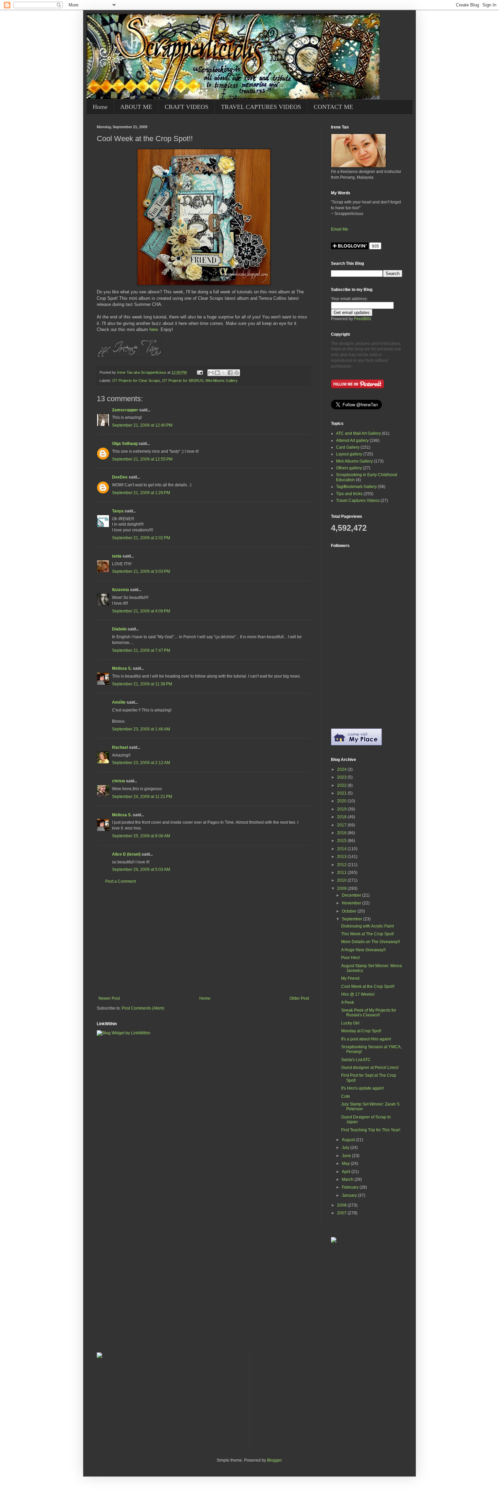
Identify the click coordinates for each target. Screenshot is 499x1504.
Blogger (274, 1460)
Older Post (299, 998)
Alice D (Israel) (126, 854)
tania (117, 556)
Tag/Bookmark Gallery (356, 486)
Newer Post (109, 998)
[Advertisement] (204, 940)
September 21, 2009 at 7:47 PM (141, 650)
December (352, 895)
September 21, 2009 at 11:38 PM (142, 684)
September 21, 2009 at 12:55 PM (142, 459)
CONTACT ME (333, 106)
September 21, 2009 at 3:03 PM (141, 571)
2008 (342, 1205)
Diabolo (119, 629)
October (349, 911)
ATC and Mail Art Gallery (358, 433)
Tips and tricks (349, 493)
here (153, 329)
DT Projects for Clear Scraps (136, 380)
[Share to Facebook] (230, 372)
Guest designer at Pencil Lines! (370, 1067)
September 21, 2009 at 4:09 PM (141, 611)
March (348, 1179)
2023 (342, 777)
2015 (342, 840)
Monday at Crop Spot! (361, 1031)
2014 (342, 848)
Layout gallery (349, 454)
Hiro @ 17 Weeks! (357, 994)
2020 (342, 801)
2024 (342, 769)
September (352, 919)
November (352, 903)
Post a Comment (120, 881)
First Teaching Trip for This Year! (370, 1130)
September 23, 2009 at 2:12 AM (141, 762)
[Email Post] (199, 372)
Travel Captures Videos (358, 500)
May (346, 1163)
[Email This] (210, 372)
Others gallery (349, 468)
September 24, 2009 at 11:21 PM (142, 796)
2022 (342, 785)
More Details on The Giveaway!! (370, 941)
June (347, 1155)
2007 (342, 1213)
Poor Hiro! (350, 957)
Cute (345, 1096)
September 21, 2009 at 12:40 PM (142, 425)
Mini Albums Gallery (221, 380)
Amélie (119, 702)
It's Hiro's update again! (362, 1088)
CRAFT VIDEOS (186, 106)
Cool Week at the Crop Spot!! (367, 986)
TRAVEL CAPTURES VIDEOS (261, 106)
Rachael (120, 747)
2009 (342, 888)
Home (100, 106)
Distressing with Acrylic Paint (367, 926)
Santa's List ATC (356, 1059)
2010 (342, 880)
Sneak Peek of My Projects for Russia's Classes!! (368, 1012)
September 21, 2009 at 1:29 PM (141, 492)
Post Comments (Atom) (143, 1008)
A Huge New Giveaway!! (363, 950)
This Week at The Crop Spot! (367, 934)
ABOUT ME (136, 106)
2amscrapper (125, 410)
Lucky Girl (350, 1023)
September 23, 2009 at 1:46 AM (141, 729)
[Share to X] (223, 372)
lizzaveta (120, 589)
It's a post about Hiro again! (366, 1039)
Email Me (339, 229)
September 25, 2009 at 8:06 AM (141, 836)
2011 (342, 872)
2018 (342, 817)
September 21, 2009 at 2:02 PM (141, 537)
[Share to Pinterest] (236, 372)
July (346, 1147)
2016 (342, 833)
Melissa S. (122, 668)
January (350, 1195)
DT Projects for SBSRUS (182, 380)
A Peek (347, 1002)
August (349, 1139)
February (350, 1187)
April (346, 1171)
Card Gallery (347, 447)
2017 (342, 825)
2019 (342, 809)
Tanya (118, 511)
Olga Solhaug (124, 443)
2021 (342, 793)
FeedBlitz (362, 318)
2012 (342, 864)
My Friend (350, 978)
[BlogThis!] (217, 372)
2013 (342, 856)
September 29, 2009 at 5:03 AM (141, 869)
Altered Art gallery (352, 440)
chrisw (118, 781)
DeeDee (120, 477)
